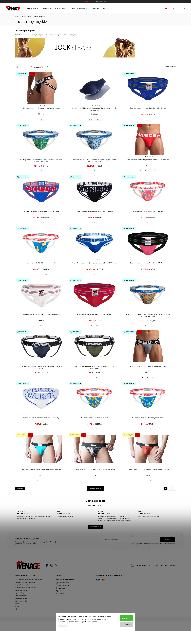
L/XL (44, 480)
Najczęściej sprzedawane (38, 66)
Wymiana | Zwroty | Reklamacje (25, 582)
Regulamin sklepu (21, 590)
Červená (98, 119)
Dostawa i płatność (21, 598)
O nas (17, 606)
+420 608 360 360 (168, 565)
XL (41, 119)
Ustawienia (62, 626)
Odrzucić (127, 624)
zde (95, 622)
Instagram (51, 565)
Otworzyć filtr (19, 67)
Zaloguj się (167, 539)
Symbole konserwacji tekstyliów (25, 587)
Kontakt (17, 603)
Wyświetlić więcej (95, 526)
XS (94, 274)
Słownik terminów (21, 601)
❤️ (16, 609)
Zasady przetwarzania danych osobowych (28, 579)
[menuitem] (32, 8)
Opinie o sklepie (20, 593)
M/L (91, 480)
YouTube (56, 565)
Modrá (90, 119)
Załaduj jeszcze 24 (95, 488)
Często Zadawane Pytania (23, 585)
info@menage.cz (143, 565)
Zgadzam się (126, 618)
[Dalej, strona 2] (169, 488)
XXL (41, 325)
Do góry (20, 488)
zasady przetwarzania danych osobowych (165, 543)
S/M (38, 480)
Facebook (46, 565)
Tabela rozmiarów (21, 595)
